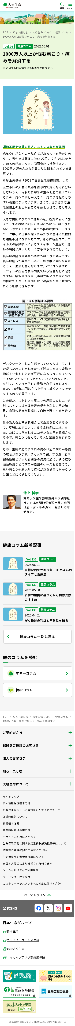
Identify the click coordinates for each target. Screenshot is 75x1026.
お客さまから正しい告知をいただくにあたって (32, 810)
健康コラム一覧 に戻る (37, 636)
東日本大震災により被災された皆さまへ (27, 863)
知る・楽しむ (20, 32)
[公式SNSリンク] (39, 908)
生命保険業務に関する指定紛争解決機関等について (34, 843)
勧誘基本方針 (11, 823)
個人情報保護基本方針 (16, 803)
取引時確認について (15, 816)
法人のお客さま (14, 758)
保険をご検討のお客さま (21, 745)
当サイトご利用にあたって (19, 837)
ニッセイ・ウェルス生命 (23, 940)
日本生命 (13, 931)
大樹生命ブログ (42, 32)
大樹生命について (16, 784)
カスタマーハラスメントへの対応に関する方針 (32, 883)
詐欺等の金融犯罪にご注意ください (25, 850)
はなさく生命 (16, 949)
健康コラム (61, 32)
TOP (5, 32)
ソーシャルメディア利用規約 (20, 870)
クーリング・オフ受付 (16, 877)
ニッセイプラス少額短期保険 (26, 957)
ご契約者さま (12, 732)
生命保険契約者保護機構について (23, 857)
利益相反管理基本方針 (16, 830)
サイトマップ (11, 796)
